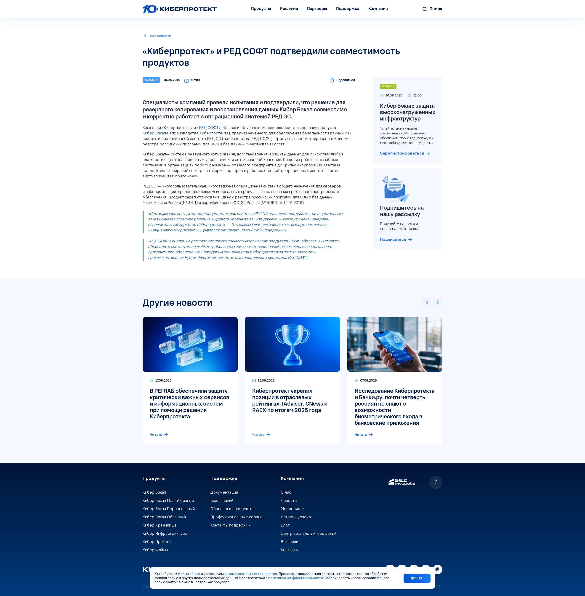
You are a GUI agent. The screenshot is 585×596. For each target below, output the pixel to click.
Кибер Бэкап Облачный (164, 517)
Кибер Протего (157, 542)
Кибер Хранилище (160, 526)
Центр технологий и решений (308, 534)
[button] (426, 302)
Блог (285, 526)
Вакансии (289, 542)
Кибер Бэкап (154, 493)
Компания (292, 478)
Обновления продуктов (232, 509)
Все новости (160, 36)
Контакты (289, 550)
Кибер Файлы (155, 550)
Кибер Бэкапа (155, 133)
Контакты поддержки (230, 526)
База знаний (222, 501)
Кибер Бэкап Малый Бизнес (168, 501)
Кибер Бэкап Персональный (169, 509)
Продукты (154, 478)
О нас (286, 493)
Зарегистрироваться (402, 154)
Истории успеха (296, 517)
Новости (289, 501)
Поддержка (223, 478)
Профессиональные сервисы (237, 517)
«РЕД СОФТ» (208, 128)
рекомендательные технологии (250, 574)
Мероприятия (294, 509)
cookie (194, 574)
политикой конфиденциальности (295, 578)
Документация (224, 493)
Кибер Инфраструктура (165, 534)
